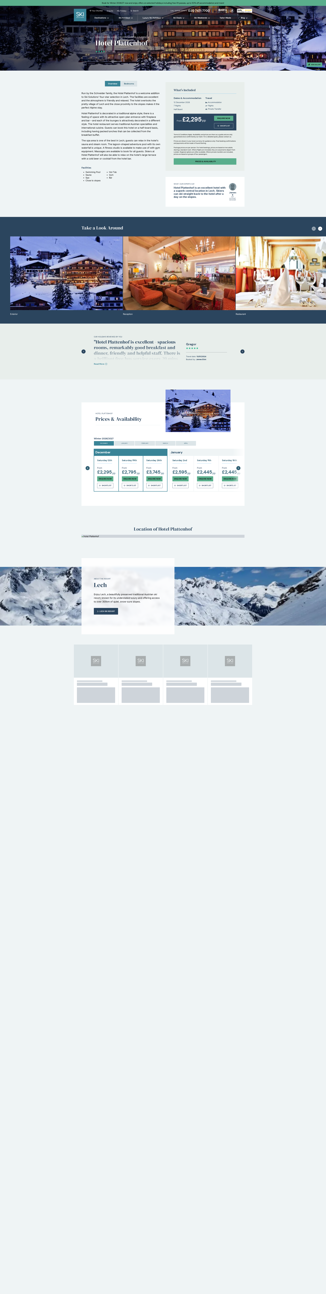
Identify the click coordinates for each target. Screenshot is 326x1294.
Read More (99, 364)
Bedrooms (129, 83)
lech (114, 37)
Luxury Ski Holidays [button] (152, 18)
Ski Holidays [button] (124, 18)
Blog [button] (243, 18)
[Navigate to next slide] (320, 229)
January (124, 443)
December (104, 443)
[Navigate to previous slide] (314, 229)
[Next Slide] (238, 462)
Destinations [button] (100, 18)
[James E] (232, 186)
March (165, 443)
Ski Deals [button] (177, 18)
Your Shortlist (97, 11)
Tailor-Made (225, 18)
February (144, 443)
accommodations (127, 37)
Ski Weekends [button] (200, 18)
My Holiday (121, 11)
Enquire (110, 11)
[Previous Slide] (88, 462)
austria (106, 37)
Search (136, 11)
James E (232, 193)
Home (98, 37)
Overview (112, 83)
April (186, 443)
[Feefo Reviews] (244, 10)
